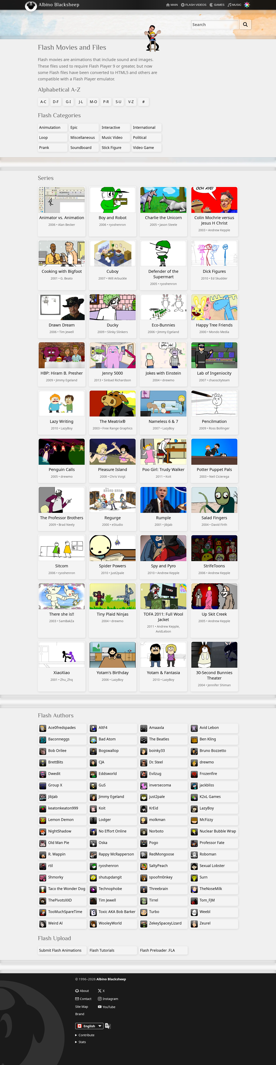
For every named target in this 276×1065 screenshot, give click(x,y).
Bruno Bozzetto (213, 750)
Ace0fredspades (62, 727)
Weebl (205, 911)
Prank (44, 147)
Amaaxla (156, 727)
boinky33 (157, 750)
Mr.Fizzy (206, 819)
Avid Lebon (209, 727)
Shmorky (55, 877)
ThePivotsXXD (60, 900)
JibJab (53, 796)
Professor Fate (212, 842)
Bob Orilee (57, 750)
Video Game (143, 147)
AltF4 (103, 727)
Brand (79, 1013)
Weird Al (55, 923)
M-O (93, 101)
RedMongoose (161, 854)
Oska (103, 842)
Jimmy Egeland (111, 796)
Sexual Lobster (212, 865)
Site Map (81, 1006)
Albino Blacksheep (111, 979)
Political (139, 137)
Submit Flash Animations (60, 950)
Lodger (105, 819)
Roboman (208, 854)
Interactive (111, 127)
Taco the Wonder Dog (66, 888)
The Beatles (159, 739)
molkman (157, 819)
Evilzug (155, 773)
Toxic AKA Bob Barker (117, 911)
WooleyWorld (110, 923)
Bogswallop (109, 750)
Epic (73, 127)
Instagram (110, 999)
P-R (106, 101)
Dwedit (54, 773)
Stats (82, 1042)
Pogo (153, 842)
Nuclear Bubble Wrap (218, 831)
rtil (50, 865)
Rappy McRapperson (116, 854)
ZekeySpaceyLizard (165, 923)
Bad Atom (107, 739)
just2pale (157, 796)
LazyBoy (207, 808)
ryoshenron (109, 865)
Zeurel (205, 923)
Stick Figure (111, 147)
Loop (43, 137)
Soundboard (81, 147)
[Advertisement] (210, 68)
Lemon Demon (61, 819)
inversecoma (160, 785)
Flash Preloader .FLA (157, 950)
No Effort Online (112, 831)
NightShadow (59, 831)
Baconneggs (58, 739)
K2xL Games (210, 796)
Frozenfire (208, 773)
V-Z (131, 101)
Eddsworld (108, 773)
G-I (68, 101)
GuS (102, 785)
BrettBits (55, 762)
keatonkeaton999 (63, 808)
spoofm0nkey (160, 877)
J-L (81, 101)
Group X (55, 785)
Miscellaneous (82, 137)
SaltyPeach (158, 865)
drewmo (207, 762)
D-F (56, 101)
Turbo (154, 911)
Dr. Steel (156, 762)
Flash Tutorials (102, 950)
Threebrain (158, 888)
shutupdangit (110, 877)
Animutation (49, 127)
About (84, 991)
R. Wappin (56, 854)
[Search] (245, 24)
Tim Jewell (107, 900)
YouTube (109, 1007)
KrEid (153, 808)
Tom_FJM (207, 900)
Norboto (156, 831)
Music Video (112, 137)
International (144, 127)
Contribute (86, 1035)
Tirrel (153, 900)
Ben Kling (208, 739)
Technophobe (110, 888)
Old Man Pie (58, 842)
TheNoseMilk (211, 888)
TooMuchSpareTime (65, 911)
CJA (101, 762)
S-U (118, 101)
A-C (43, 101)
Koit (102, 808)
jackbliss (207, 785)
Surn (203, 877)
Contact (85, 999)
